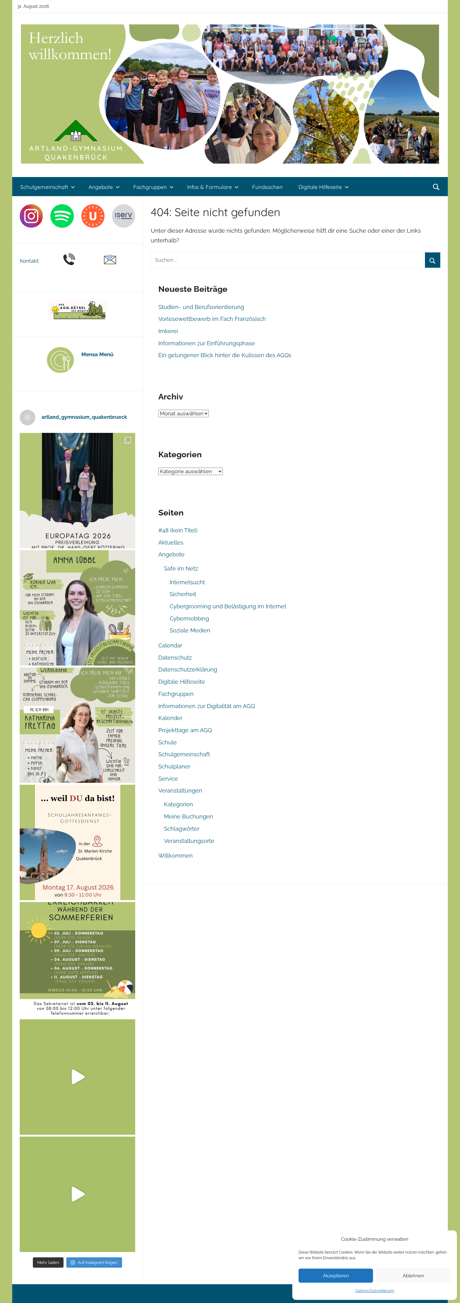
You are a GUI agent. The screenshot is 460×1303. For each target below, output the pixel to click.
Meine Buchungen (188, 816)
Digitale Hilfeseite (320, 187)
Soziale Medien (190, 630)
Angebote (101, 187)
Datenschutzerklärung (374, 1291)
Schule (167, 742)
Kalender (170, 718)
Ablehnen (413, 1276)
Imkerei (168, 331)
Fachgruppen (150, 187)
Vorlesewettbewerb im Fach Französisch (212, 319)
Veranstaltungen (180, 790)
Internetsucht (187, 582)
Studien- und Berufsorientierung (201, 307)
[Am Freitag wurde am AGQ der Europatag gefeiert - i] (77, 490)
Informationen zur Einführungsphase (206, 343)
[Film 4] (77, 1194)
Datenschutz (175, 657)
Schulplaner (174, 766)
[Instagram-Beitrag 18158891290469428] (77, 959)
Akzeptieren (336, 1276)
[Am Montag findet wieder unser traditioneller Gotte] (77, 842)
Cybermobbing (189, 618)
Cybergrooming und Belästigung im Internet (228, 606)
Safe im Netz (181, 568)
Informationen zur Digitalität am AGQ (206, 706)
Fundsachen (267, 187)
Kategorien (178, 804)
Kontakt (29, 261)
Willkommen (175, 855)
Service (168, 778)
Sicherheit (183, 594)
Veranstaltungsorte (189, 841)
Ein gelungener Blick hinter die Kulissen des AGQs (224, 355)
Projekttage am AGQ (185, 730)
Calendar (170, 645)
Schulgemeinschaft (44, 187)
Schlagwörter (181, 828)
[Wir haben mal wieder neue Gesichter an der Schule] (77, 725)
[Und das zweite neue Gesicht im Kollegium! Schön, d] (77, 608)
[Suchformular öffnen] (436, 187)
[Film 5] (77, 1077)
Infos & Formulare (209, 187)
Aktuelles (170, 542)
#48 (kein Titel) (177, 530)
